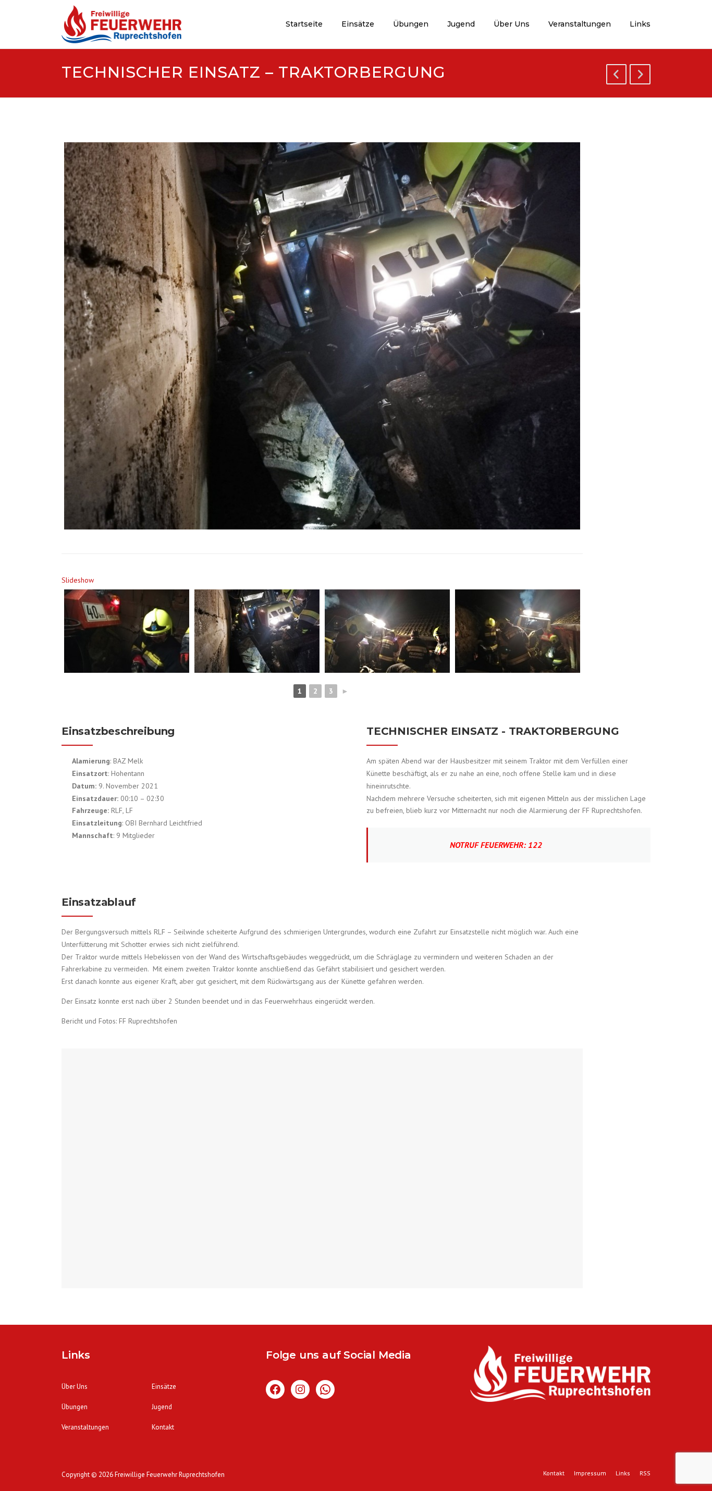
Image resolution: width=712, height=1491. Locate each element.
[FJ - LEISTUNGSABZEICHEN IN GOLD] (616, 76)
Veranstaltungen (579, 24)
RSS (645, 1473)
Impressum (590, 1473)
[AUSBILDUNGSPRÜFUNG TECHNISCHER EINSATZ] (640, 76)
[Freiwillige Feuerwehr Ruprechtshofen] (121, 26)
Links (640, 24)
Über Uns (512, 24)
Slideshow (78, 580)
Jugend (461, 24)
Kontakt (163, 1427)
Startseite (304, 24)
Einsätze (357, 24)
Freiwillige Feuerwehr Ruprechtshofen (170, 1474)
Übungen (410, 24)
